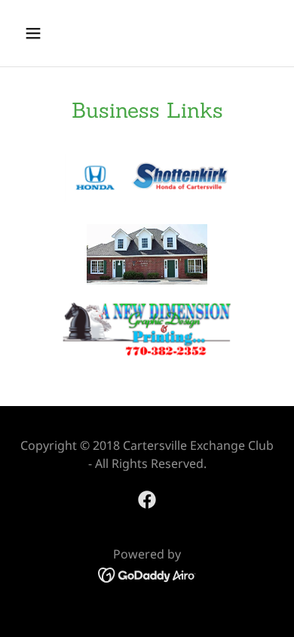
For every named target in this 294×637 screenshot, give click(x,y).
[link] (147, 500)
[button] (47, 33)
